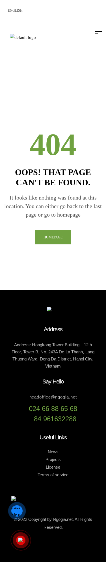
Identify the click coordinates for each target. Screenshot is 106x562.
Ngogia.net (63, 519)
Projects (53, 459)
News (53, 451)
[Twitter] (58, 9)
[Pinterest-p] (95, 9)
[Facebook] (40, 9)
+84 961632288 (53, 419)
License (53, 467)
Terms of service (53, 474)
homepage (53, 237)
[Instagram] (77, 9)
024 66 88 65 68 (53, 408)
